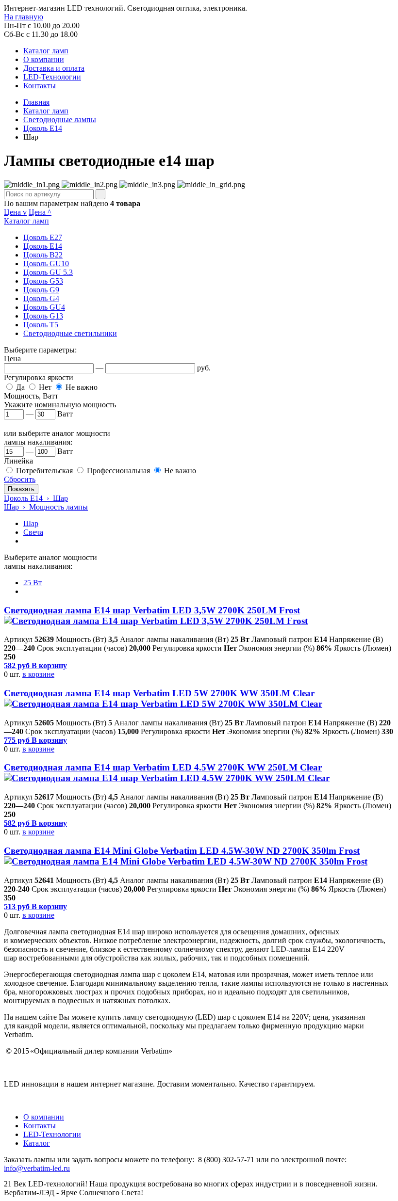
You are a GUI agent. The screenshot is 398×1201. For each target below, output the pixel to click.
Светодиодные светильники (70, 333)
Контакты (39, 85)
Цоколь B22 (43, 255)
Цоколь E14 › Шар (36, 498)
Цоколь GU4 (44, 307)
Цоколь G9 (41, 290)
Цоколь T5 (40, 324)
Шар (30, 523)
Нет (45, 387)
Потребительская (44, 470)
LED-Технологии (52, 77)
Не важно (82, 387)
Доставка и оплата (53, 68)
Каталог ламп (45, 51)
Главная (36, 102)
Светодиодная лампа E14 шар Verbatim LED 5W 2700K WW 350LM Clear (159, 693)
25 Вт (32, 582)
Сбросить (19, 479)
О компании (43, 59)
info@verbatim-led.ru (37, 1168)
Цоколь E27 (42, 237)
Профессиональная (118, 470)
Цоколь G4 (41, 298)
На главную (23, 17)
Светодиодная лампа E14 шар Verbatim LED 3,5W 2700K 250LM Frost (152, 610)
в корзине (38, 674)
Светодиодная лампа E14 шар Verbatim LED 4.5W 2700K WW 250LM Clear (163, 767)
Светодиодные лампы (59, 119)
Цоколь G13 (43, 316)
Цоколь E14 (42, 128)
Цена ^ (40, 212)
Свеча (33, 532)
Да (20, 387)
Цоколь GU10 (46, 263)
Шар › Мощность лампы (46, 507)
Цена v (15, 212)
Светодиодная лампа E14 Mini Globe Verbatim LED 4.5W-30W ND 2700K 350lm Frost (182, 851)
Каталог (36, 1143)
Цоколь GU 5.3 (48, 272)
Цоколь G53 (43, 281)
